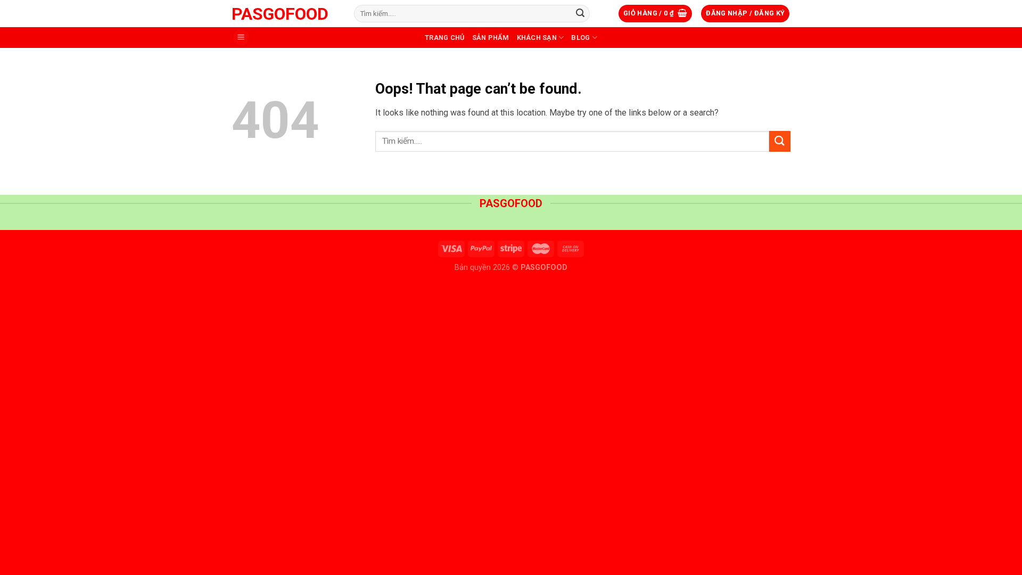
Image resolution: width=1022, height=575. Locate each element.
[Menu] (241, 37)
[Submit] (580, 14)
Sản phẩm (490, 38)
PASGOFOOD (280, 13)
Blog (580, 38)
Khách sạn (537, 38)
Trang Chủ (444, 38)
